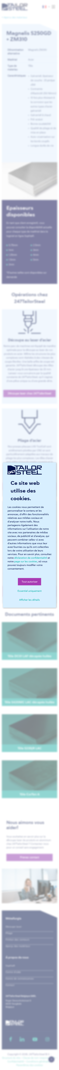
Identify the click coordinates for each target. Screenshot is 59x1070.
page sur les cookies (25, 561)
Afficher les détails (29, 600)
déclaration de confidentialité (30, 558)
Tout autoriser (30, 581)
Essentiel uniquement (30, 591)
